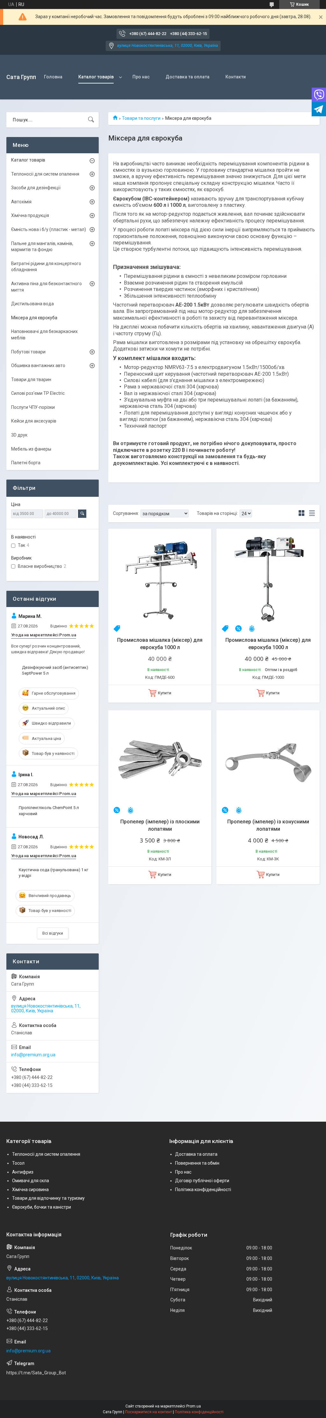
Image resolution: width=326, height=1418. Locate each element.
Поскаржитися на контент (148, 1412)
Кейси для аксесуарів (33, 420)
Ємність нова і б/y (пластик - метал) (48, 229)
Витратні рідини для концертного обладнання (46, 266)
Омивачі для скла (30, 1180)
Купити (164, 693)
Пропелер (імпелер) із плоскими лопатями (160, 825)
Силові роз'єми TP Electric (38, 393)
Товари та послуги (141, 118)
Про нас (141, 76)
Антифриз (22, 1172)
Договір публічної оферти (202, 1180)
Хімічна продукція (30, 215)
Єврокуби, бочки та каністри (41, 1207)
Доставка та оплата (187, 76)
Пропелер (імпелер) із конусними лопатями (268, 825)
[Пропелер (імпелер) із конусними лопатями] (268, 762)
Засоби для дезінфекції (35, 187)
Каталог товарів (96, 76)
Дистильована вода (32, 303)
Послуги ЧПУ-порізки (33, 407)
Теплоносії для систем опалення (45, 174)
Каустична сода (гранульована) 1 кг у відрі (53, 872)
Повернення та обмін (197, 1163)
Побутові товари (28, 351)
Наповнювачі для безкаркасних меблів (44, 334)
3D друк (19, 435)
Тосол (18, 1163)
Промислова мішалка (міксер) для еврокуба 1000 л (159, 643)
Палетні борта (25, 462)
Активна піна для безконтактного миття (46, 287)
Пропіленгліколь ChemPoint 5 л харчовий (49, 810)
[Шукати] (91, 119)
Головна (53, 76)
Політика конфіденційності (203, 1189)
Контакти (235, 76)
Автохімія (21, 201)
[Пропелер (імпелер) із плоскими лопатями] (159, 762)
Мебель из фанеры (31, 449)
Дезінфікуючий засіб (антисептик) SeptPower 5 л (55, 670)
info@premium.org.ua (33, 1054)
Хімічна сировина (30, 1189)
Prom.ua (193, 1406)
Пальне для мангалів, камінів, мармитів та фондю (42, 246)
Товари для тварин (31, 379)
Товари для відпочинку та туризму (48, 1198)
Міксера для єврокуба (34, 317)
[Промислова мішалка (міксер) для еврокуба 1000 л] (159, 580)
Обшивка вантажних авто (38, 365)
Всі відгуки (52, 933)
